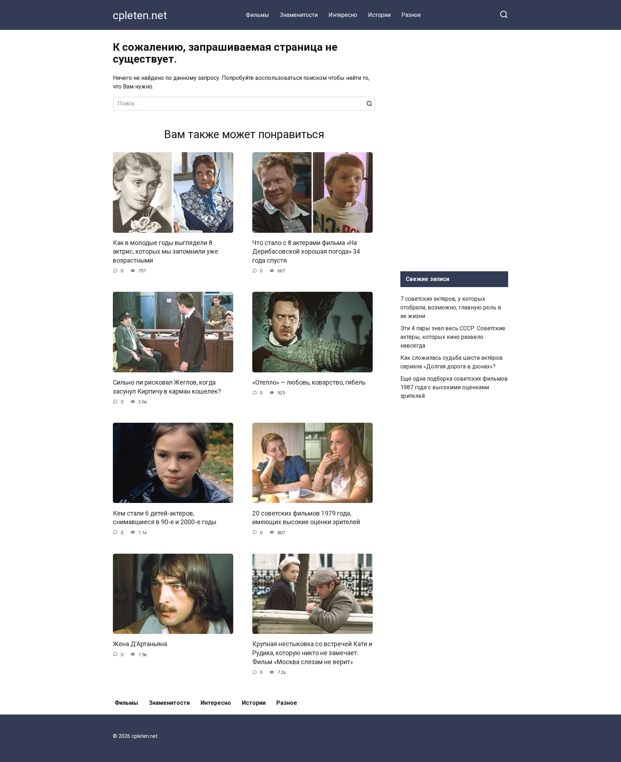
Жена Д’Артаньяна (140, 644)
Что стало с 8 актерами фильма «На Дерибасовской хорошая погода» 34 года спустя (306, 251)
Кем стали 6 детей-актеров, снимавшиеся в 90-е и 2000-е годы (164, 517)
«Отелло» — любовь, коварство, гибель (308, 382)
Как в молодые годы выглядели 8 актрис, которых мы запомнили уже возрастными (165, 251)
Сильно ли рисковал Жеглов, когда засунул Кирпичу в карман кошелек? (167, 387)
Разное (411, 15)
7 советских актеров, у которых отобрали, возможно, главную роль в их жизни (450, 307)
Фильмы (257, 15)
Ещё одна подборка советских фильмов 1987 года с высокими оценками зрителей (454, 387)
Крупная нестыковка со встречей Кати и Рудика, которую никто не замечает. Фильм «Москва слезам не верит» (312, 652)
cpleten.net (140, 15)
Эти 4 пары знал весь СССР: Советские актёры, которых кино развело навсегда (452, 337)
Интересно (342, 15)
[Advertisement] (454, 149)
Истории (379, 15)
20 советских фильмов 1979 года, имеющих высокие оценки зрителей (306, 517)
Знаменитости (299, 15)
